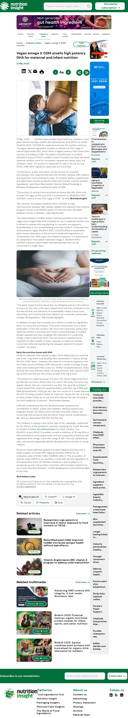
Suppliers (106, 34)
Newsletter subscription (109, 5)
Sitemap (78, 706)
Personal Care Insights (51, 706)
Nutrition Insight (47, 698)
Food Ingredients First (50, 694)
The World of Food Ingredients (48, 712)
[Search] (89, 6)
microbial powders (46, 429)
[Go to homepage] (20, 698)
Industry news (30, 35)
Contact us (80, 694)
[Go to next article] (86, 73)
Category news (43, 35)
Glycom (65, 450)
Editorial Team (81, 714)
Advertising (80, 698)
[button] (50, 496)
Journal (87, 34)
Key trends (65, 35)
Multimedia (76, 34)
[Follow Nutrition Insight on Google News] (122, 696)
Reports (55, 34)
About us (80, 690)
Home (20, 34)
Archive (77, 710)
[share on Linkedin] (24, 72)
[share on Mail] (35, 71)
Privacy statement (84, 702)
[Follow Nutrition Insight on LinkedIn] (111, 696)
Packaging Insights (48, 702)
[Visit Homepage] (13, 11)
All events (96, 382)
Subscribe (115, 675)
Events (96, 34)
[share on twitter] (29, 72)
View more (81, 513)
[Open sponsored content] (64, 28)
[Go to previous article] (79, 73)
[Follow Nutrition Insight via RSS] (116, 696)
